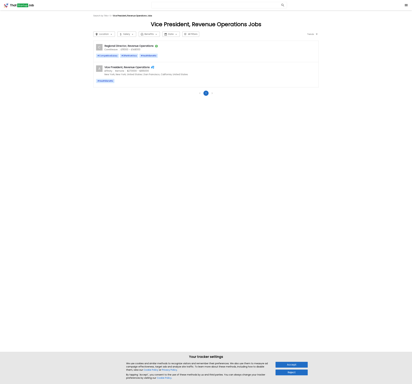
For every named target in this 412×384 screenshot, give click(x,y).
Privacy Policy (169, 369)
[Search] (283, 5)
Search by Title (100, 15)
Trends (310, 34)
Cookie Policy (151, 369)
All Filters (192, 34)
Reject (292, 372)
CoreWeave (111, 49)
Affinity (108, 70)
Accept (291, 364)
